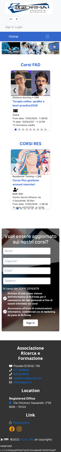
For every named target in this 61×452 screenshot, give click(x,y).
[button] (30, 322)
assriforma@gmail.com (28, 378)
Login (18, 27)
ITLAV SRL (27, 439)
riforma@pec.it (22, 382)
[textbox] (26, 251)
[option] (30, 48)
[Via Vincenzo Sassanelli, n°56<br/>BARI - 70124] (10, 403)
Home (13, 36)
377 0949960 (21, 370)
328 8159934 (21, 374)
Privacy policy (21, 422)
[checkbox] (30, 298)
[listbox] (30, 48)
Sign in (9, 27)
